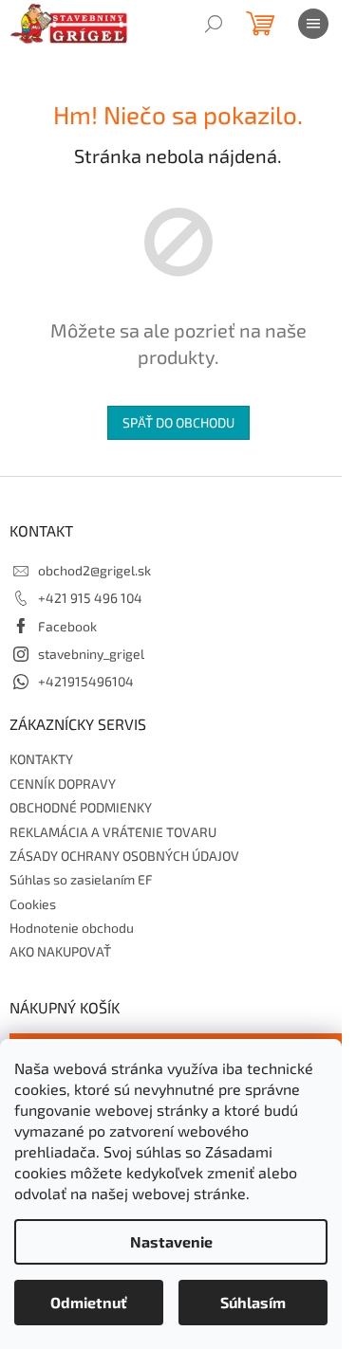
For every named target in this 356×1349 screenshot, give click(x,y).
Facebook (67, 626)
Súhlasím (253, 1302)
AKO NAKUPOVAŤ (60, 951)
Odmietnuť (88, 1302)
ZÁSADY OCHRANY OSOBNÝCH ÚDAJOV (124, 856)
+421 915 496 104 (90, 598)
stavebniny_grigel (91, 654)
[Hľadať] (214, 24)
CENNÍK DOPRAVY (62, 783)
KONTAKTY (41, 759)
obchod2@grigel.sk (94, 570)
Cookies (32, 904)
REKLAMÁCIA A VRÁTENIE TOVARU (112, 832)
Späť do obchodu (178, 422)
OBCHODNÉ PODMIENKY (80, 807)
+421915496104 (86, 681)
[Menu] (313, 24)
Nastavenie (171, 1241)
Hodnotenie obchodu (71, 928)
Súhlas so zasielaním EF (81, 879)
